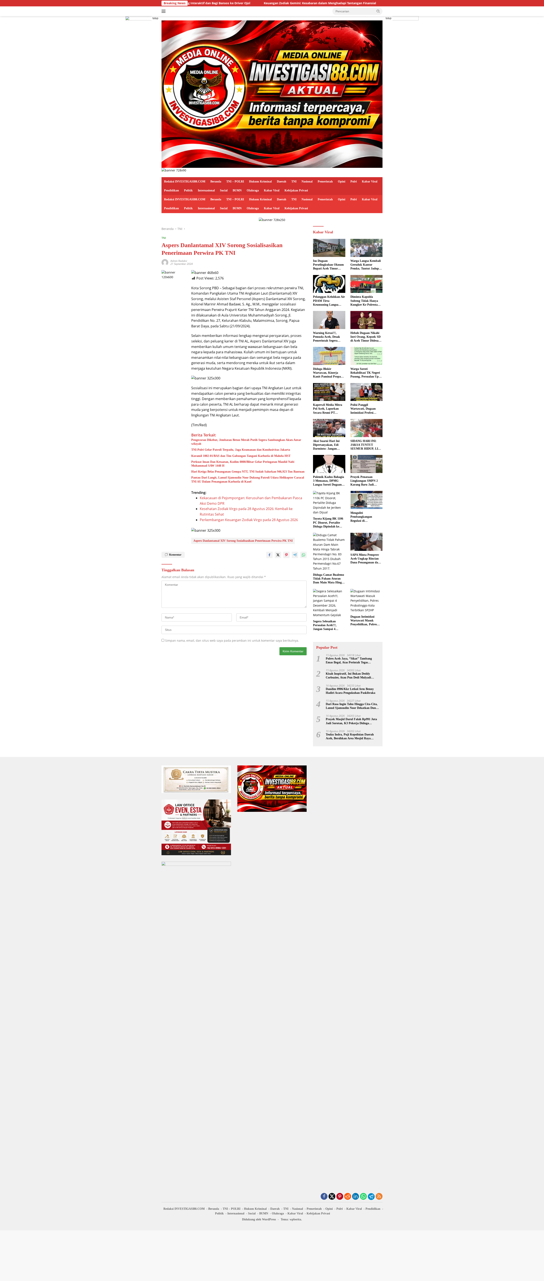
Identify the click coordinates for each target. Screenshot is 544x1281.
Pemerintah (325, 181)
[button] (378, 11)
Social (224, 190)
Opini (341, 181)
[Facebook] (324, 1196)
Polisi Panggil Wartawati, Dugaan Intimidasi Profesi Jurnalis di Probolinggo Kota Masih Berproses (365, 409)
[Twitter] (332, 1196)
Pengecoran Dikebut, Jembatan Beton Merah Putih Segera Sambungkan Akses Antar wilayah (246, 441)
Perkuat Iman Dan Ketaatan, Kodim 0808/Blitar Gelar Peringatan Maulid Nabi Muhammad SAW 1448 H (242, 463)
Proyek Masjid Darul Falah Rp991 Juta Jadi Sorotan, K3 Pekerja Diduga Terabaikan (351, 721)
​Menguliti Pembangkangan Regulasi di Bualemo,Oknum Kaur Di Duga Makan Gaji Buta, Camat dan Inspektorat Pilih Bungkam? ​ (365, 517)
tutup (155, 18)
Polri (353, 181)
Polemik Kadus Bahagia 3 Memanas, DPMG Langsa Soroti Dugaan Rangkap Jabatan (328, 481)
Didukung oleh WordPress (259, 1219)
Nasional (307, 181)
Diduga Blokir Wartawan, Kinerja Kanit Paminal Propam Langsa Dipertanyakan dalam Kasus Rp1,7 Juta (329, 373)
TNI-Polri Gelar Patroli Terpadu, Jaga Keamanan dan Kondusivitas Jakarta (240, 449)
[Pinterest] (339, 1196)
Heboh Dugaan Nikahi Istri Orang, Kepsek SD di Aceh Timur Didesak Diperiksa (365, 337)
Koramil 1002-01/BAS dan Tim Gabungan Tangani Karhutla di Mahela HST (240, 455)
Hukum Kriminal (260, 181)
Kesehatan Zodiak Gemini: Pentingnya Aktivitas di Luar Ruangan (377, 3)
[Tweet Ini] (278, 555)
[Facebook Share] (269, 555)
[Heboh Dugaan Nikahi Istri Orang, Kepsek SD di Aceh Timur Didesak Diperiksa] (366, 320)
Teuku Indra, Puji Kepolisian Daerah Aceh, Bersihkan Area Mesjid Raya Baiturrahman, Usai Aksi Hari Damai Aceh (350, 736)
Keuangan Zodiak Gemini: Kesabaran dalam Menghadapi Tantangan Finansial (260, 3)
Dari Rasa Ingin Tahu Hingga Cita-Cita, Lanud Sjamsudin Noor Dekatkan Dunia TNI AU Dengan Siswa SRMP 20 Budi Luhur (352, 706)
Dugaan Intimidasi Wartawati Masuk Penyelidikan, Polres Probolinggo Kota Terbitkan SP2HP (363, 621)
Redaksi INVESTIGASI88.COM (184, 181)
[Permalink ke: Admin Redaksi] (165, 262)
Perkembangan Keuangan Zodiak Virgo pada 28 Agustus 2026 (249, 519)
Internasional (206, 190)
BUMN (237, 190)
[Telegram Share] (295, 555)
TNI (293, 181)
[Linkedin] (355, 1196)
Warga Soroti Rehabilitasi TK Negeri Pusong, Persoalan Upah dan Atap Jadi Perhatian (366, 373)
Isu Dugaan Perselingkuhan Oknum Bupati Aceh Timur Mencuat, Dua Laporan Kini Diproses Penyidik (328, 265)
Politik (188, 190)
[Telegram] (371, 1196)
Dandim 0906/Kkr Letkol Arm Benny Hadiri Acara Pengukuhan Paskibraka (350, 690)
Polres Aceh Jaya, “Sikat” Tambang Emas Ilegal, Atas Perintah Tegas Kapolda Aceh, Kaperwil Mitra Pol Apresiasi (349, 660)
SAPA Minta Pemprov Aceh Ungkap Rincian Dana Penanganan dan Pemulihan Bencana (365, 559)
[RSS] (379, 1196)
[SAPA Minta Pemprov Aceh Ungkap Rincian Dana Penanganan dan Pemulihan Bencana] (366, 542)
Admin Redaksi (178, 261)
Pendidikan (171, 190)
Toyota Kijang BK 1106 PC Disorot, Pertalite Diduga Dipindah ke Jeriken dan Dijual (328, 523)
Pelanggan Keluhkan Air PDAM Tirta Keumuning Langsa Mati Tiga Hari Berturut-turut (329, 301)
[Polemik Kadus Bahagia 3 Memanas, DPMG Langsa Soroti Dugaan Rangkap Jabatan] (329, 464)
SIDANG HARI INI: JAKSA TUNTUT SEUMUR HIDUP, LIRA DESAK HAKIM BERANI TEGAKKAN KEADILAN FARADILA (366, 445)
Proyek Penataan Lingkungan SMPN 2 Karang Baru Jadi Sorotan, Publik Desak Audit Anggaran (365, 481)
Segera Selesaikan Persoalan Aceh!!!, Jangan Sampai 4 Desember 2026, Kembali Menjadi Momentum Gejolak (329, 625)
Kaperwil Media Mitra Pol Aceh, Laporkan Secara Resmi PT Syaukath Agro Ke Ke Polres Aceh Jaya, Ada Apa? (327, 409)
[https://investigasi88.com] (272, 94)
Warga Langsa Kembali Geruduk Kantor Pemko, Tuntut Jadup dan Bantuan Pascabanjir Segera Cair (366, 265)
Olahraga (253, 190)
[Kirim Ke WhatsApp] (303, 555)
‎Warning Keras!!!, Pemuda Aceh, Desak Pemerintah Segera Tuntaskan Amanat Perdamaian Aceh (326, 337)
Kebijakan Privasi (296, 190)
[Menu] (164, 11)
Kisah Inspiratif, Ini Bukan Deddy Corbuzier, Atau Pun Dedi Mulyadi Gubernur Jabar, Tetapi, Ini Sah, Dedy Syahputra (351, 676)
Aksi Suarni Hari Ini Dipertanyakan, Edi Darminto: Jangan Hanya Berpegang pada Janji (328, 445)
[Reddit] (347, 1196)
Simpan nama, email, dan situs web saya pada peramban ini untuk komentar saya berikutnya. (232, 640)
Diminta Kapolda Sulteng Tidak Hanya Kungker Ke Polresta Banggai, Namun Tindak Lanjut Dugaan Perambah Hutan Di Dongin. (366, 301)
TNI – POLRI (235, 181)
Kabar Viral (369, 181)
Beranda (215, 181)
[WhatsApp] (363, 1196)
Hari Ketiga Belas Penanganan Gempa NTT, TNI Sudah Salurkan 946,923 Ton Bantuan (248, 471)
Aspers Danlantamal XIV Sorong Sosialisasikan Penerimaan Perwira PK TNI (243, 540)
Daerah (281, 181)
